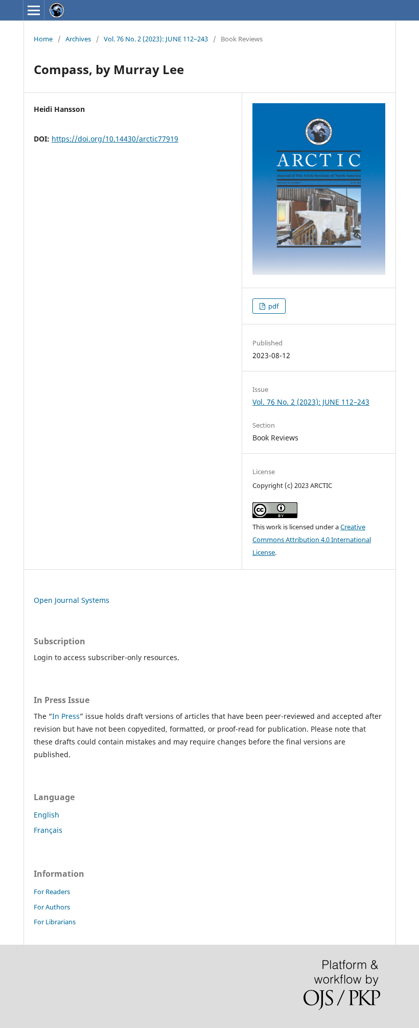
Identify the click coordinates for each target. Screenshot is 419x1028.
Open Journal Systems (71, 600)
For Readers (52, 891)
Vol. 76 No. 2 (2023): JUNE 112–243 (156, 38)
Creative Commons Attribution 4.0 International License (311, 539)
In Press (66, 716)
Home (43, 38)
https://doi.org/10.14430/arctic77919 (115, 139)
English (46, 815)
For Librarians (55, 921)
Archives (78, 38)
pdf (272, 306)
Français (48, 830)
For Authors (52, 907)
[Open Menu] (34, 10)
